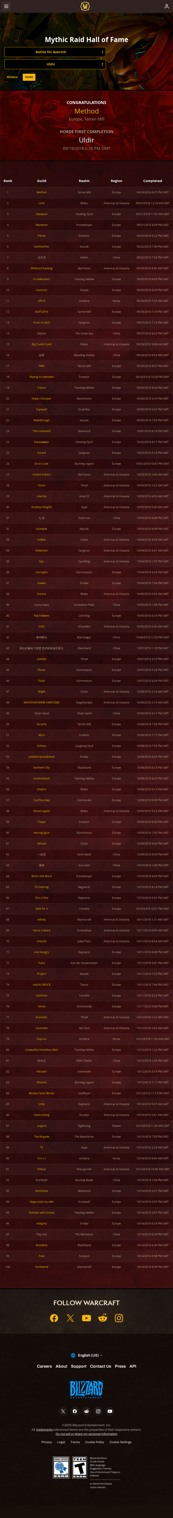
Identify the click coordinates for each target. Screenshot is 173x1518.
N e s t (42, 1158)
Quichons (42, 995)
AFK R (41, 301)
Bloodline (42, 1245)
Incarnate (42, 1028)
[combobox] (55, 52)
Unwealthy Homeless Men (41, 1050)
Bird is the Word (42, 876)
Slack (41, 681)
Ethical (41, 1169)
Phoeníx (42, 1082)
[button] (55, 52)
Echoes (41, 746)
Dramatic (42, 1017)
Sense (42, 1006)
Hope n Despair (41, 398)
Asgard (41, 1126)
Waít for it (42, 909)
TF (41, 1147)
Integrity (41, 1223)
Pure (42, 1256)
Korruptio (42, 572)
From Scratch (41, 322)
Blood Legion (42, 811)
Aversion (41, 290)
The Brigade (41, 1137)
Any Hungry (41, 952)
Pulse (41, 963)
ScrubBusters (41, 279)
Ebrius (42, 670)
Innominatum (41, 778)
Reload (41, 843)
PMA (42, 366)
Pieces (42, 236)
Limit (42, 203)
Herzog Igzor (42, 833)
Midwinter (41, 550)
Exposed (41, 409)
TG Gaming (41, 887)
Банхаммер (41, 442)
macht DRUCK (41, 985)
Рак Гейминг (41, 616)
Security (41, 724)
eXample (41, 529)
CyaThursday (41, 800)
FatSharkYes (41, 247)
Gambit (41, 659)
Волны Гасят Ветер (41, 1093)
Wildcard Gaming (41, 268)
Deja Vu (41, 1039)
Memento (42, 225)
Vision (41, 485)
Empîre (41, 789)
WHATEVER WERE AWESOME (42, 702)
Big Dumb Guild (41, 344)
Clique (42, 822)
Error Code (41, 464)
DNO (42, 626)
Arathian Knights (41, 507)
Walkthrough (42, 420)
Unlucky (42, 941)
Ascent (41, 453)
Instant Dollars (41, 474)
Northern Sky (41, 768)
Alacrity (41, 496)
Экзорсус (42, 214)
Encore (41, 594)
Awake (41, 583)
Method (86, 111)
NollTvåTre (41, 312)
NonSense (41, 1191)
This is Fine (41, 898)
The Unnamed (41, 431)
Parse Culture (41, 930)
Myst (42, 735)
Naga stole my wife (42, 1202)
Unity (41, 1104)
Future (42, 388)
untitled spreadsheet (42, 757)
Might (41, 692)
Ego (41, 561)
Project (41, 974)
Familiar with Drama (41, 1213)
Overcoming (41, 1115)
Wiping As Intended (42, 377)
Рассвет (41, 1071)
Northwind (41, 1267)
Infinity (41, 919)
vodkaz (41, 540)
